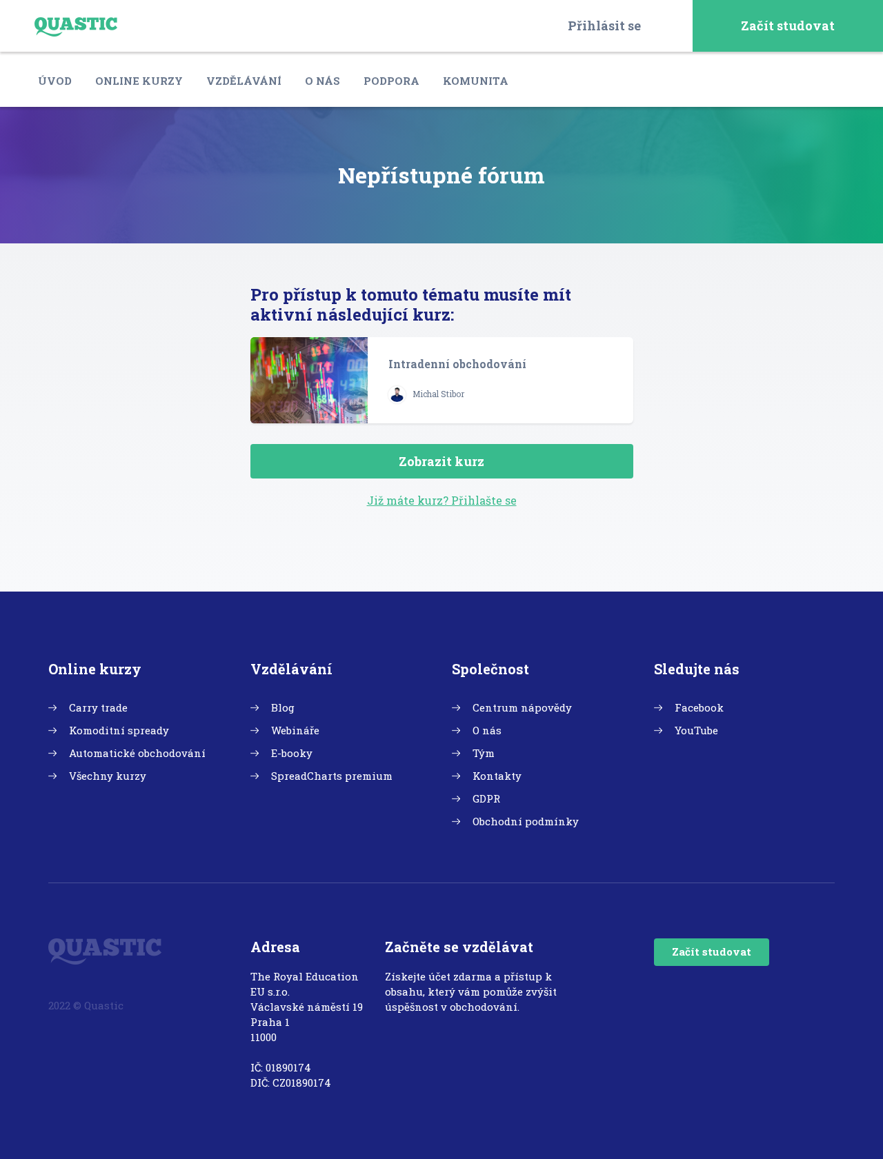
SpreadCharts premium (332, 776)
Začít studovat (788, 25)
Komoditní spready (119, 730)
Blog (283, 707)
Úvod (55, 81)
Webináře (295, 730)
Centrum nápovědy (522, 707)
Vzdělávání (243, 81)
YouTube (696, 730)
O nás (322, 81)
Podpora (391, 81)
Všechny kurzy (107, 776)
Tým (484, 753)
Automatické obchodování (137, 753)
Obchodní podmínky (526, 821)
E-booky (291, 753)
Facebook (699, 707)
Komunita (475, 81)
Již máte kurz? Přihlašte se (442, 500)
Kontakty (497, 776)
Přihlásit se (604, 25)
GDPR (486, 798)
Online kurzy (139, 81)
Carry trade (98, 707)
